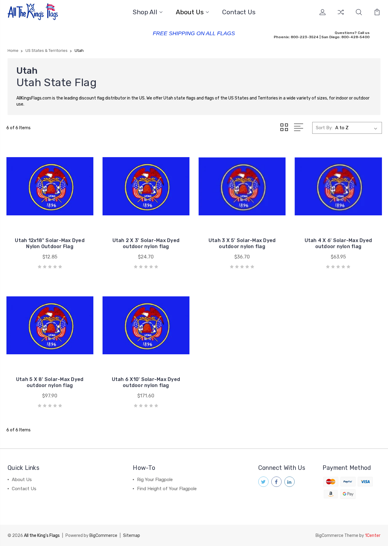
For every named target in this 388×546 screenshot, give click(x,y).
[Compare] (340, 16)
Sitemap (131, 535)
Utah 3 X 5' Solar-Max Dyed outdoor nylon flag (242, 243)
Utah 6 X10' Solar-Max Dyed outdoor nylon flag (146, 382)
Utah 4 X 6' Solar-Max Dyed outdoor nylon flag (338, 243)
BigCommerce (103, 535)
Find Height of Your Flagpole (167, 488)
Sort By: (324, 127)
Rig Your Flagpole (155, 479)
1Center (372, 535)
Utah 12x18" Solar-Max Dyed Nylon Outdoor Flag (50, 243)
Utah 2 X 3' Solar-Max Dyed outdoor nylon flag (146, 243)
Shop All (145, 12)
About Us (190, 12)
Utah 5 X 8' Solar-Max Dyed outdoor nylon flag (50, 382)
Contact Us (239, 12)
